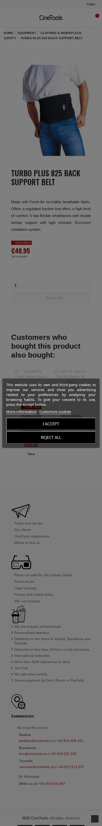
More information (21, 411)
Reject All (51, 437)
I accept (51, 424)
